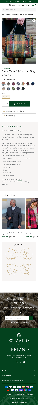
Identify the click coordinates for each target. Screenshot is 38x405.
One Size (6, 97)
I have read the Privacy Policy (20, 322)
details (20, 179)
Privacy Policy (29, 394)
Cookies (9, 394)
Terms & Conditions (19, 394)
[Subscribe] (31, 318)
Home (3, 14)
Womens (8, 14)
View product (22, 226)
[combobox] (19, 9)
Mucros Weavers (6, 68)
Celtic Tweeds (6, 231)
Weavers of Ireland (23, 398)
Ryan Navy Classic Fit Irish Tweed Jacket (12, 234)
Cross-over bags (14, 14)
